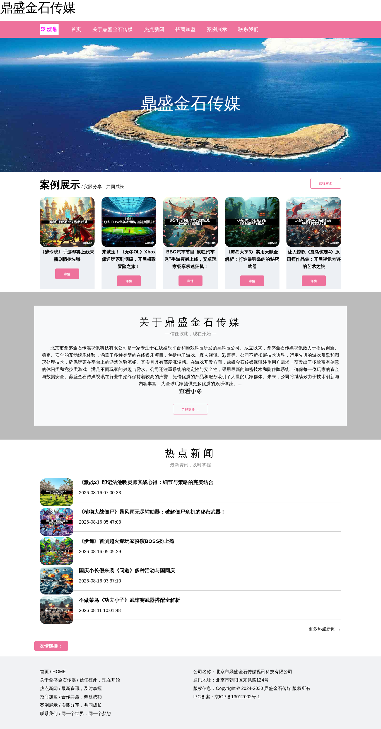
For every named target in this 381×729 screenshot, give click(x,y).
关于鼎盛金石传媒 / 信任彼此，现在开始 (80, 680)
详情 (67, 274)
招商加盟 (185, 29)
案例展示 (217, 29)
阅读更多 (325, 183)
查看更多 (190, 391)
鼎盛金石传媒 (37, 7)
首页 (76, 29)
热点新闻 (154, 29)
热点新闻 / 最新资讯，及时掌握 (71, 688)
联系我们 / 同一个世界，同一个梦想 (75, 713)
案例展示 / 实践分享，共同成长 (71, 705)
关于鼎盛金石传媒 (112, 29)
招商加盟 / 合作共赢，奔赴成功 (71, 696)
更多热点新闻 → (324, 629)
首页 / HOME (53, 671)
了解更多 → (190, 409)
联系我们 (248, 29)
